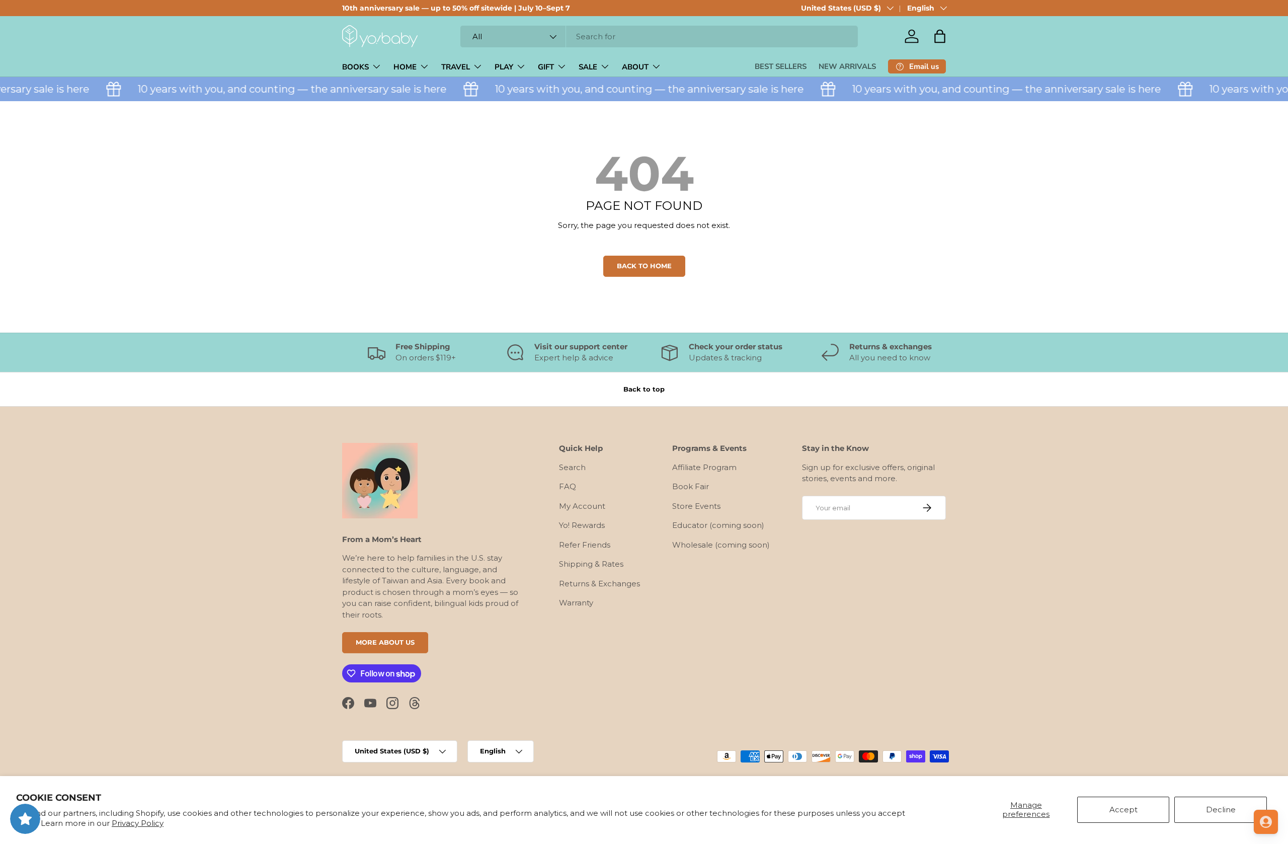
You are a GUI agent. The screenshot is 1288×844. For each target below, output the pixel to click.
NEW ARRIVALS (847, 66)
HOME (405, 67)
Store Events (696, 506)
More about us (385, 642)
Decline (1221, 809)
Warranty (576, 602)
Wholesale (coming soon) (721, 545)
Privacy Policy (138, 823)
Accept (1123, 809)
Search (572, 467)
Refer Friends (584, 545)
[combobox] (659, 36)
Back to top (644, 389)
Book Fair (690, 486)
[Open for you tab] (1266, 822)
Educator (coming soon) (718, 525)
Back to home (644, 266)
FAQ (567, 486)
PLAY (504, 67)
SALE (588, 67)
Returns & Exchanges (599, 583)
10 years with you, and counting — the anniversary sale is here (282, 89)
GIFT (546, 67)
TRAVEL (455, 67)
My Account (582, 506)
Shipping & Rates (591, 564)
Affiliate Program (704, 467)
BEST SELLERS (781, 66)
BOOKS (355, 67)
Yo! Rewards (582, 525)
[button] (940, 36)
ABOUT (635, 67)
